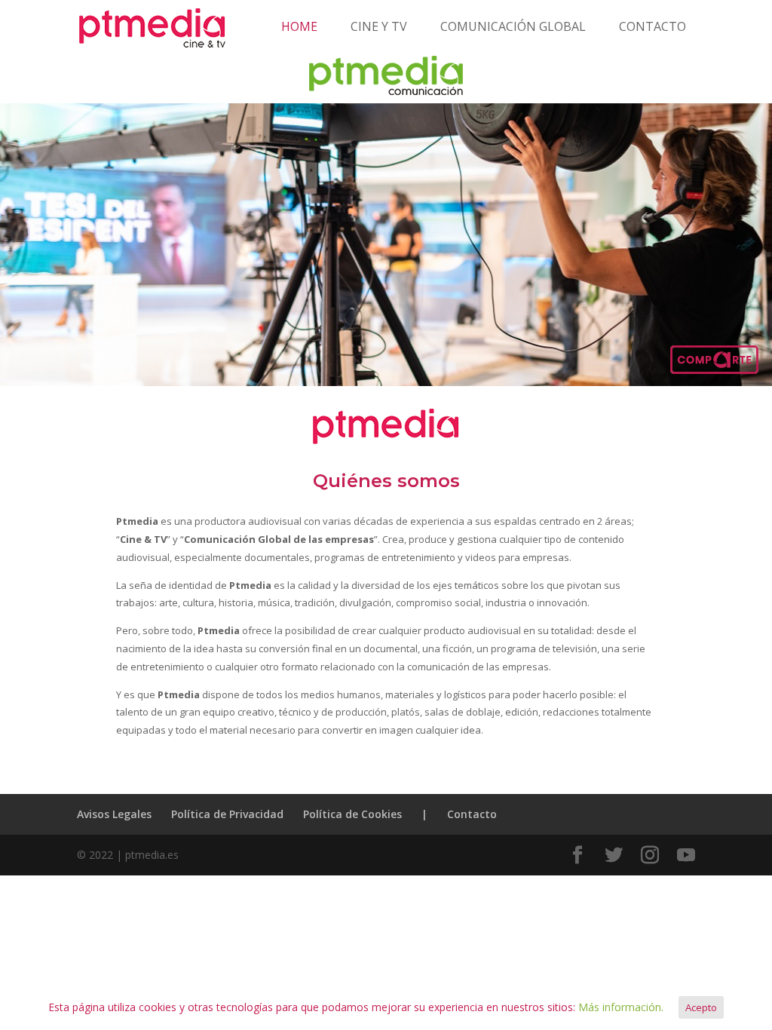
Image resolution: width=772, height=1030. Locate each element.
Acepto (701, 1007)
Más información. (620, 1007)
